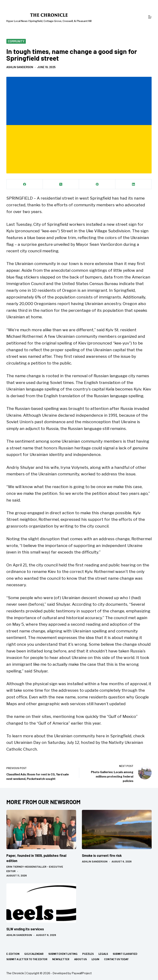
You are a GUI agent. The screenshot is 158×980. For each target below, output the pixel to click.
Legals (103, 953)
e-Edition (12, 953)
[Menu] (150, 17)
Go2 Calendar (34, 953)
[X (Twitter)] (61, 184)
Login (95, 959)
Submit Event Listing (62, 953)
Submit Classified (125, 953)
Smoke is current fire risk (102, 855)
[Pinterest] (97, 184)
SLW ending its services (25, 929)
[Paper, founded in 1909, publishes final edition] (41, 829)
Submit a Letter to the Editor (26, 959)
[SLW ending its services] (41, 903)
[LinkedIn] (133, 184)
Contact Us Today (116, 959)
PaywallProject (82, 973)
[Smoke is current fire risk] (117, 829)
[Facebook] (25, 184)
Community (16, 41)
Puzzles (88, 953)
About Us (80, 959)
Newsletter (60, 959)
